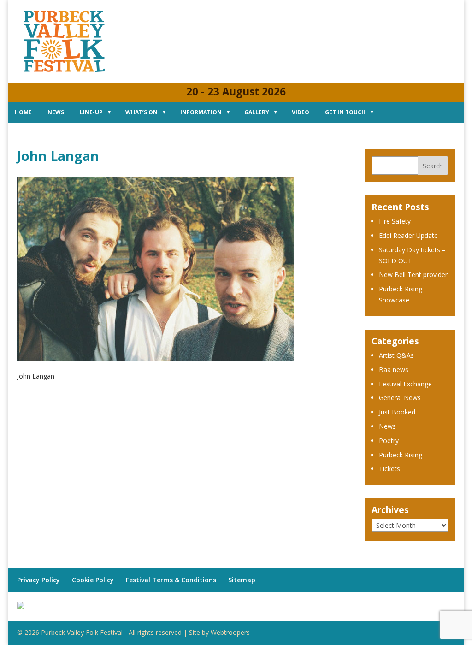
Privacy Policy (38, 579)
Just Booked (397, 412)
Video (300, 112)
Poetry (389, 440)
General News (400, 397)
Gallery (256, 112)
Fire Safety (395, 221)
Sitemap (241, 579)
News (55, 112)
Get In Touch (345, 112)
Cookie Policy (93, 579)
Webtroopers (230, 632)
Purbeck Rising (400, 454)
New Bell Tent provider (413, 274)
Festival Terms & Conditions (171, 579)
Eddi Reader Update (408, 235)
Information (201, 112)
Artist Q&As (396, 355)
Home (23, 112)
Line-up (91, 112)
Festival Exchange (405, 383)
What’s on (141, 112)
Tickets (389, 468)
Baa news (393, 369)
